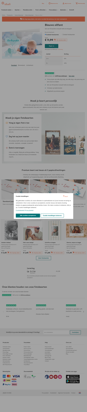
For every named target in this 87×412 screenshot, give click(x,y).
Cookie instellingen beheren (52, 215)
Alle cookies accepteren (28, 215)
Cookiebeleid (20, 210)
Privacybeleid (29, 210)
